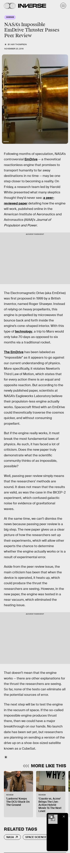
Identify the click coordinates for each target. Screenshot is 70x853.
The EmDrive (14, 352)
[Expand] (51, 816)
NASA (10, 837)
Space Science (35, 837)
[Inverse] (32, 6)
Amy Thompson (19, 44)
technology (23, 331)
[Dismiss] (64, 816)
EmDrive (31, 159)
